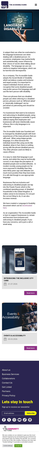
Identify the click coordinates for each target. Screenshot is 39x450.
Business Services (10, 374)
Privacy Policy (8, 395)
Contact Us (7, 383)
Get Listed (7, 387)
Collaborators (8, 378)
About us (6, 370)
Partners (6, 391)
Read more (31, 293)
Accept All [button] (18, 445)
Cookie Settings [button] (8, 445)
